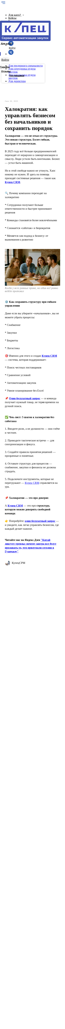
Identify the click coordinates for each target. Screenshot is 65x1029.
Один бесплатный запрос (24, 398)
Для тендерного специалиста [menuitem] (25, 65)
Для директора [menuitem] (17, 81)
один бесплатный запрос (40, 521)
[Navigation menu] (3, 2)
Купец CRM (12, 182)
